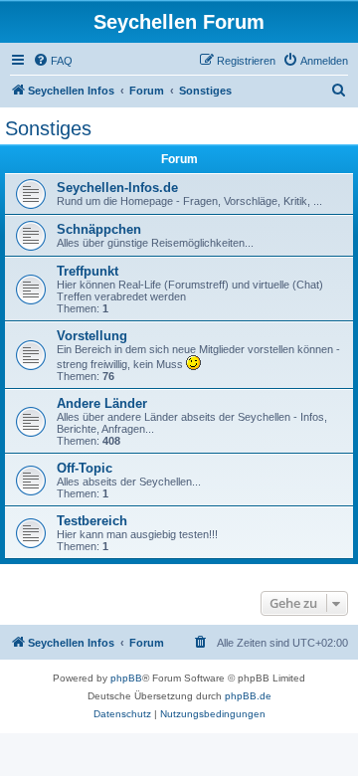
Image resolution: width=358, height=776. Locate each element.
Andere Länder (102, 403)
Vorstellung (92, 335)
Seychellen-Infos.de (117, 187)
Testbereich (92, 520)
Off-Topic (84, 468)
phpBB (126, 678)
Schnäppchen (99, 229)
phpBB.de (248, 695)
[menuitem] (53, 61)
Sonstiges (48, 128)
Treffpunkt (87, 271)
